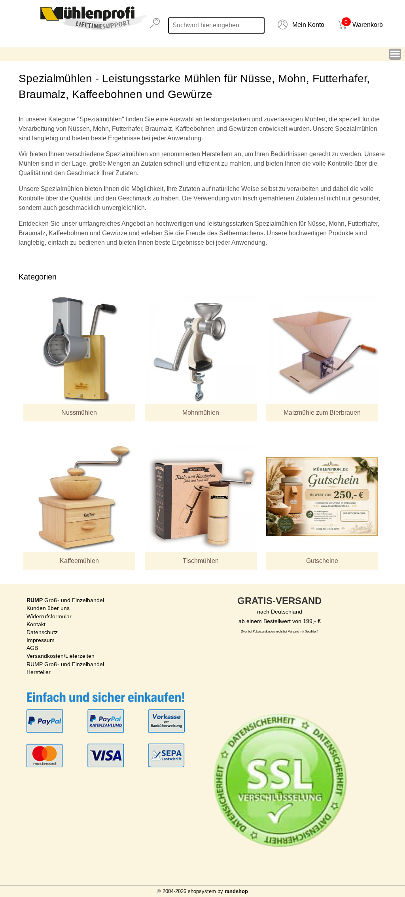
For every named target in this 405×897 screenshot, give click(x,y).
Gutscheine (322, 560)
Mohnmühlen (200, 412)
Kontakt (35, 624)
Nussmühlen (79, 412)
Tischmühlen (201, 560)
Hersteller (38, 672)
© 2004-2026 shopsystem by (202, 891)
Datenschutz (42, 632)
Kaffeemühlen (79, 560)
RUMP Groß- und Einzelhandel (65, 664)
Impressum (40, 640)
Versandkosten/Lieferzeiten (60, 656)
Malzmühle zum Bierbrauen (322, 412)
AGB (32, 648)
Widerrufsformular (49, 616)
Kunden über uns (48, 608)
